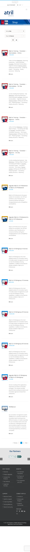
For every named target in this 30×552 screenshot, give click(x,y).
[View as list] (16, 40)
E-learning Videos (8, 502)
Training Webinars (8, 504)
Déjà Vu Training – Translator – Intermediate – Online (17, 52)
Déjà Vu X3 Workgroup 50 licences (18, 344)
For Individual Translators (20, 472)
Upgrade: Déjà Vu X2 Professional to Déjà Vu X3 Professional (18, 187)
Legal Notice (10, 524)
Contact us (20, 496)
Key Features (7, 481)
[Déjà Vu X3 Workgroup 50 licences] (5, 346)
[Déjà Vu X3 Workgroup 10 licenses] (5, 282)
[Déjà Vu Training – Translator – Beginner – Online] (5, 119)
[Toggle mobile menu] (27, 9)
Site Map (24, 522)
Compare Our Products (7, 478)
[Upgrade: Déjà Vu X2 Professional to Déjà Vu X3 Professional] (5, 188)
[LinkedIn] (24, 511)
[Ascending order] (23, 31)
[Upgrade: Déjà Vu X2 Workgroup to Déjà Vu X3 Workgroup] (5, 377)
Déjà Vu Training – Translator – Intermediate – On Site (17, 85)
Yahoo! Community (8, 507)
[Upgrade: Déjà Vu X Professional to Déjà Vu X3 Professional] (5, 219)
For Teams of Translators (20, 477)
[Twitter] (19, 511)
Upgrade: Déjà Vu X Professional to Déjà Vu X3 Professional (18, 218)
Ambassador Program (20, 500)
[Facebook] (17, 511)
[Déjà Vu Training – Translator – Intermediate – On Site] (5, 86)
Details (11, 74)
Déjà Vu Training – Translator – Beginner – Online (17, 118)
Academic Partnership (20, 504)
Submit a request (8, 499)
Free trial (6, 472)
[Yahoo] (17, 513)
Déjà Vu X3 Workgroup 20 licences (18, 312)
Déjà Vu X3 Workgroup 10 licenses (18, 280)
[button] (1, 459)
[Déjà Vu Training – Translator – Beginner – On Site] (5, 153)
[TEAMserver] (5, 409)
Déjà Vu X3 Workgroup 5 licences (18, 249)
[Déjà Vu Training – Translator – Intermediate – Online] (5, 53)
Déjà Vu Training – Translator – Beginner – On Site (17, 152)
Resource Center (8, 496)
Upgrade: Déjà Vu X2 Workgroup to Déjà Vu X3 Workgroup (18, 376)
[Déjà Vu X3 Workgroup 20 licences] (5, 314)
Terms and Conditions (18, 524)
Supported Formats (6, 485)
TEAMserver (12, 407)
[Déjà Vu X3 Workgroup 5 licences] (5, 251)
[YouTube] (22, 511)
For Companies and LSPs (21, 481)
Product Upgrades (8, 474)
